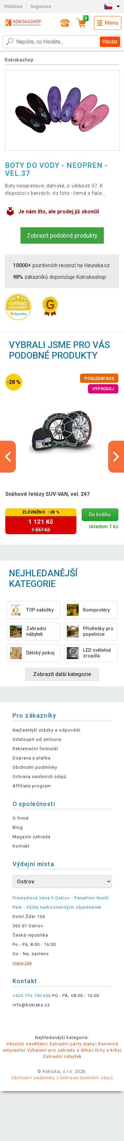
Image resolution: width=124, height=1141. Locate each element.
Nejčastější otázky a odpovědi (46, 730)
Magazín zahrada (32, 836)
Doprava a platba (32, 757)
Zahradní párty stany (72, 1043)
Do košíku (100, 514)
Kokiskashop (19, 59)
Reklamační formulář (36, 748)
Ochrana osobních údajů (40, 776)
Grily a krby (107, 1050)
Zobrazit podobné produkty (62, 235)
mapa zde (22, 963)
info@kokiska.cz (31, 1004)
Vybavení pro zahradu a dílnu (59, 1050)
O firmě (21, 818)
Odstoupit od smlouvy (37, 739)
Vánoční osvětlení (26, 1043)
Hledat (109, 42)
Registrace (41, 6)
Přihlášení (13, 6)
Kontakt (21, 846)
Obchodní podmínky (35, 767)
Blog (18, 827)
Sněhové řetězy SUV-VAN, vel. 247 (47, 494)
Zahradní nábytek (62, 1056)
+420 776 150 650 (32, 995)
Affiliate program (32, 785)
